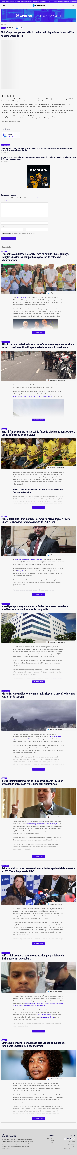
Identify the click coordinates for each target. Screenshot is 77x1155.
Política (4, 251)
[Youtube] (71, 1138)
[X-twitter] (65, 1138)
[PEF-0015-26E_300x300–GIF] (38, 176)
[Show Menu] (4, 5)
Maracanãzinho (21, 297)
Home (2, 24)
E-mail (2, 227)
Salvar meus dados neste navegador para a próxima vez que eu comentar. (18, 233)
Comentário (4, 201)
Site (26, 227)
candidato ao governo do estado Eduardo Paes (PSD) (43, 824)
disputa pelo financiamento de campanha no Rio (28, 559)
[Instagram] (68, 1138)
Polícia (5, 24)
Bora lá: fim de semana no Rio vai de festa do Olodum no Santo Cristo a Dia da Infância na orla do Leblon (26, 1)
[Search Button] (73, 5)
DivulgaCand (21, 571)
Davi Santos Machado (44, 1014)
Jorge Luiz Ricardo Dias (47, 1017)
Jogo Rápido (5, 865)
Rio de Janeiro (5, 691)
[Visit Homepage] (38, 5)
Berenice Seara (6, 341)
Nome (2, 220)
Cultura (4, 429)
